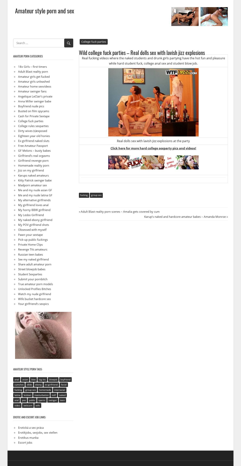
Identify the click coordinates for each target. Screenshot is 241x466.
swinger (53, 400)
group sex (96, 195)
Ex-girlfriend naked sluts (33, 141)
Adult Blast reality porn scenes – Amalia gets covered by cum (120, 211)
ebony (38, 384)
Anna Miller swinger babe (34, 101)
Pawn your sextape (30, 235)
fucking (84, 195)
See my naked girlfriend (33, 259)
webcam (28, 405)
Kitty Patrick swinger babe (35, 180)
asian (25, 379)
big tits (42, 379)
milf (54, 395)
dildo (29, 384)
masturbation (41, 395)
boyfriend (65, 379)
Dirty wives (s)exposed (32, 131)
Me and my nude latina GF (35, 195)
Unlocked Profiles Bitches (34, 289)
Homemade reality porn (33, 165)
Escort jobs (25, 442)
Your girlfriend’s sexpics (33, 304)
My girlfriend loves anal (33, 205)
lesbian (27, 395)
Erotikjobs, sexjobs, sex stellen (37, 432)
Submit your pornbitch (32, 279)
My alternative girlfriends (34, 200)
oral (16, 400)
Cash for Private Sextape (34, 116)
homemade (45, 389)
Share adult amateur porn (34, 264)
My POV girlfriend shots (33, 225)
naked (62, 395)
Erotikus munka (28, 437)
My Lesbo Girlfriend (31, 215)
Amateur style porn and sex (44, 10)
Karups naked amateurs (33, 175)
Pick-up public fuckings (33, 239)
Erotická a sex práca (31, 427)
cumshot (19, 384)
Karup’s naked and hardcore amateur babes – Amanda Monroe (185, 217)
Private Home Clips (30, 244)
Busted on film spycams (33, 111)
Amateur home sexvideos (34, 86)
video (17, 405)
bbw (33, 379)
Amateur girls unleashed (34, 81)
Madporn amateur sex (32, 185)
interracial (59, 389)
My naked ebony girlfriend (35, 220)
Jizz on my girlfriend (31, 170)
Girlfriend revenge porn (33, 160)
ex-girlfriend (51, 384)
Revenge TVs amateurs (32, 249)
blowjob (53, 379)
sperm (41, 400)
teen (62, 400)
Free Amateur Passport (33, 146)
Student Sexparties (30, 274)
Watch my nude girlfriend (34, 294)
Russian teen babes (30, 254)
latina (17, 395)
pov (24, 400)
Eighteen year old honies (34, 136)
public (32, 400)
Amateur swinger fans (32, 91)
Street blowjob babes (31, 269)
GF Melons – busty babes (34, 150)
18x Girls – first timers (32, 67)
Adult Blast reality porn (33, 71)
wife (38, 405)
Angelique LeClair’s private (35, 96)
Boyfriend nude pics (31, 106)
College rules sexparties (33, 126)
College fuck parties (93, 41)
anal (16, 379)
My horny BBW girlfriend (34, 210)
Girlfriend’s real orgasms (34, 156)
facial (64, 384)
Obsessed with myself (32, 229)
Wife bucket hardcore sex (34, 299)
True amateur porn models (35, 284)
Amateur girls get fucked (34, 76)
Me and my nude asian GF (35, 190)
